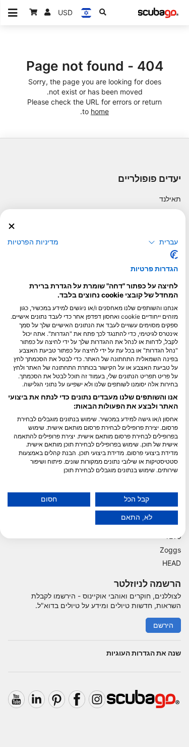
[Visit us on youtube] (16, 699)
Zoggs (170, 549)
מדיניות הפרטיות (33, 242)
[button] (163, 242)
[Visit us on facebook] (77, 699)
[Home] (158, 13)
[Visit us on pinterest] (56, 699)
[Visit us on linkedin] (36, 699)
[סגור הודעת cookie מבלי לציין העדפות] (12, 226)
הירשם (163, 625)
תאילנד (170, 198)
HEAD (171, 563)
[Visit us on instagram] (97, 699)
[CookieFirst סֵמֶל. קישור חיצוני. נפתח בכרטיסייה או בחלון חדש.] (174, 254)
